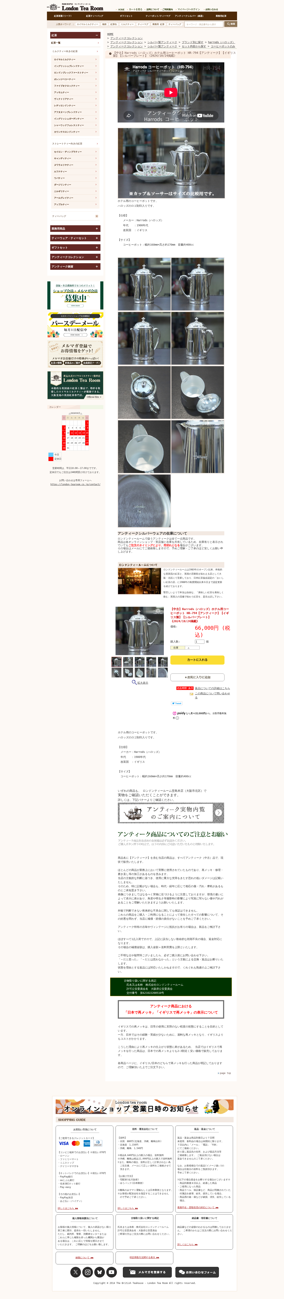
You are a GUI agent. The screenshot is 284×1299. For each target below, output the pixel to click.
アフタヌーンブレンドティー (68, 112)
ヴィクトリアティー (63, 99)
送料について (151, 9)
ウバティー (59, 178)
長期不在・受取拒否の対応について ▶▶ (198, 1207)
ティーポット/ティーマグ (158, 16)
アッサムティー (61, 92)
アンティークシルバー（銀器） (190, 16)
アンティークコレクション (126, 38)
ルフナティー (60, 171)
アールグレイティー (63, 198)
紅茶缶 (114, 24)
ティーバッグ (174, 24)
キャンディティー (62, 158)
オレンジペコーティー (64, 79)
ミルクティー (127, 24)
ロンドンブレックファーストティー (71, 72)
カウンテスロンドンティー (67, 132)
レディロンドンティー (64, 105)
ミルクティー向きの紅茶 (65, 51)
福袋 (104, 24)
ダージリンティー (62, 184)
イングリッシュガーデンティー (69, 118)
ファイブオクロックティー (67, 86)
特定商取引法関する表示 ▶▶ (144, 1257)
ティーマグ (143, 24)
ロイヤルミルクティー (87, 24)
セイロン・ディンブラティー (68, 152)
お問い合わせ (210, 9)
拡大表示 (142, 682)
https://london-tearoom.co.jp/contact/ (75, 484)
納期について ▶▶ (85, 1257)
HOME (110, 34)
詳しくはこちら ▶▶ (68, 1208)
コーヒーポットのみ (223, 46)
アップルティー (61, 204)
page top (225, 1073)
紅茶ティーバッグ (94, 16)
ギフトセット (126, 16)
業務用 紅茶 (158, 24)
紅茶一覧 (55, 42)
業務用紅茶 (221, 16)
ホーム (120, 9)
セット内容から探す (194, 46)
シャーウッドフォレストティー (69, 125)
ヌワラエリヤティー (63, 165)
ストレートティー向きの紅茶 (67, 143)
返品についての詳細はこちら (212, 688)
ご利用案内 (166, 9)
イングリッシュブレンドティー (69, 66)
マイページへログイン (188, 9)
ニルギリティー (61, 191)
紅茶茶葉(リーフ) (63, 16)
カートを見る (134, 9)
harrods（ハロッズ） (221, 42)
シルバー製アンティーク (162, 42)
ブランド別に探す (192, 42)
